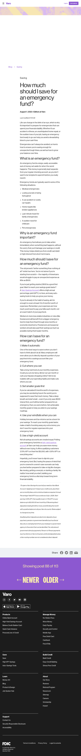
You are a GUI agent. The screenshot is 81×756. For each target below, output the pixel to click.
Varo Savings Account (30, 290)
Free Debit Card (48, 636)
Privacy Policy (42, 743)
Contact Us (7, 720)
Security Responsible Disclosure (14, 724)
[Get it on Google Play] (23, 606)
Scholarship (47, 702)
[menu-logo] (8, 3)
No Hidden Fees (48, 618)
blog (10, 67)
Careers (46, 698)
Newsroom (47, 691)
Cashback (46, 640)
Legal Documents (55, 743)
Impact (45, 706)
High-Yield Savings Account (12, 622)
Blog (4, 684)
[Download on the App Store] (9, 606)
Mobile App (47, 633)
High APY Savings (9, 662)
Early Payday (47, 625)
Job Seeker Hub (8, 691)
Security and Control (50, 629)
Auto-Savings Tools (9, 666)
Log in (66, 3)
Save (4, 658)
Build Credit (47, 658)
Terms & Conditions (29, 743)
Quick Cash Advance (10, 629)
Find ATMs (46, 644)
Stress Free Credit (49, 666)
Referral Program (49, 687)
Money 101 (6, 680)
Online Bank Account (10, 618)
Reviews (46, 684)
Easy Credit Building (50, 662)
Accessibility (7, 728)
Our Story (46, 680)
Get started (73, 3)
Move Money (47, 622)
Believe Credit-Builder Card (12, 625)
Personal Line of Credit (11, 633)
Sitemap (46, 695)
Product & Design (9, 687)
